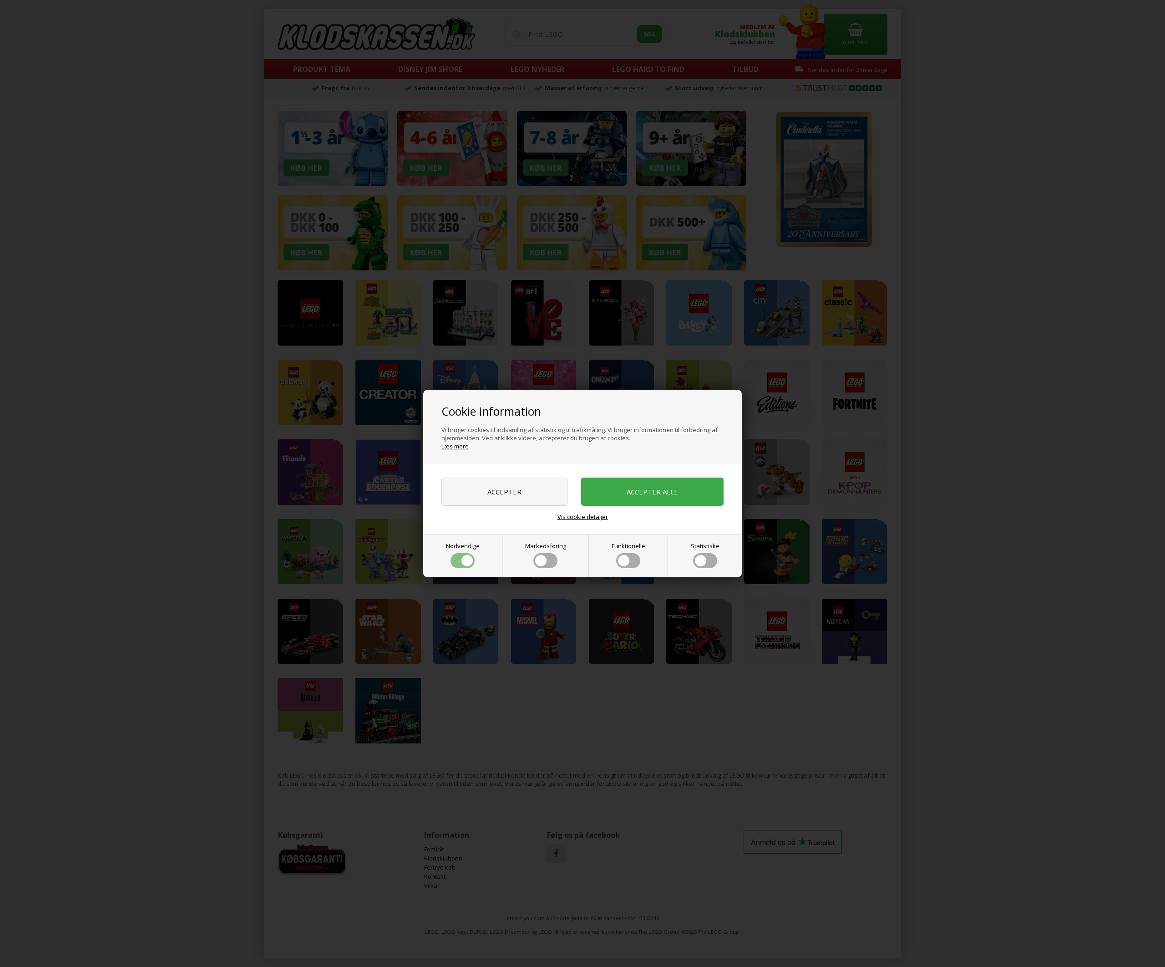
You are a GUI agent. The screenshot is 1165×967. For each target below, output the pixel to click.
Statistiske (705, 546)
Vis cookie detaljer (582, 517)
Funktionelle (628, 546)
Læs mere (455, 446)
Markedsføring (545, 546)
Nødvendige (463, 546)
